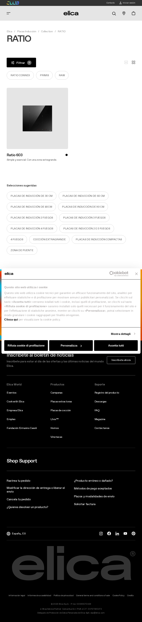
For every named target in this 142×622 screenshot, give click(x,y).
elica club (13, 3)
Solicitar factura (85, 504)
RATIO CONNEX (20, 75)
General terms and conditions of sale (93, 595)
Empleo (11, 419)
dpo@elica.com (97, 612)
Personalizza (69, 345)
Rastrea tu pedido (18, 481)
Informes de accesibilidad (39, 595)
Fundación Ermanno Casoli (22, 428)
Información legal (17, 595)
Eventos (11, 392)
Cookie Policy (118, 595)
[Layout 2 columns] (133, 62)
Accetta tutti (116, 345)
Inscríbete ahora (121, 360)
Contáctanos (101, 428)
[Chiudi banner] (136, 273)
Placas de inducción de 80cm (31, 207)
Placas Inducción (26, 31)
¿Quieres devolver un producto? (27, 507)
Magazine (99, 419)
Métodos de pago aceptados (93, 488)
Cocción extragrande (49, 239)
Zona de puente (22, 250)
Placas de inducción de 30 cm (32, 196)
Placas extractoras (61, 401)
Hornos (54, 428)
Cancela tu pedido (19, 499)
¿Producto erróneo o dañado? (93, 481)
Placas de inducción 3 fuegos (84, 217)
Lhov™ (54, 419)
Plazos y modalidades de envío (94, 496)
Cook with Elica (15, 401)
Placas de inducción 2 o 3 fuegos (86, 228)
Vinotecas (56, 437)
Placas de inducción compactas (99, 239)
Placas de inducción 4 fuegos (32, 228)
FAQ (97, 410)
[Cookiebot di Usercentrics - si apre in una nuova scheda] (112, 273)
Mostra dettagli (121, 333)
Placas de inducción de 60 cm (83, 196)
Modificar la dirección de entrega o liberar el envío (36, 489)
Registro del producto (106, 392)
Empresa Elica (15, 410)
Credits (130, 595)
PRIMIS (44, 75)
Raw (62, 75)
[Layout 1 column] (126, 62)
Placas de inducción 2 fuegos (32, 217)
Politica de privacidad (63, 595)
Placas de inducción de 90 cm (83, 207)
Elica (9, 31)
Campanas (56, 392)
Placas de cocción (60, 410)
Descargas (100, 401)
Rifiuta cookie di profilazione (26, 345)
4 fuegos (17, 239)
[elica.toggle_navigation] (8, 13)
